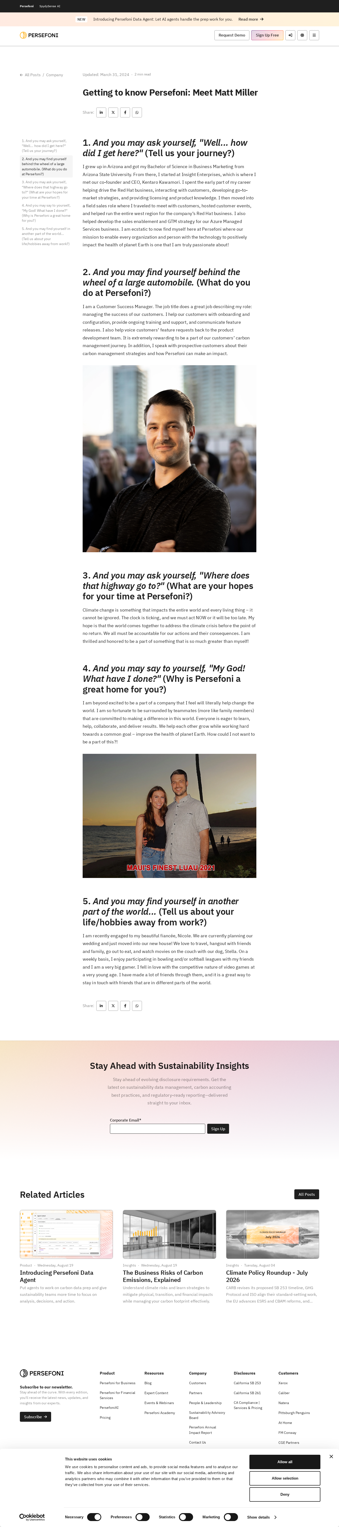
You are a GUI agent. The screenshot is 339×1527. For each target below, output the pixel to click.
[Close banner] (331, 1456)
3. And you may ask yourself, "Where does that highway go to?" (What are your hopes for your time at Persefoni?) (45, 189)
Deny (284, 1494)
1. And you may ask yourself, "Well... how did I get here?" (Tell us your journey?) (44, 146)
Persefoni (27, 6)
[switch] (143, 1517)
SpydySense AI (49, 6)
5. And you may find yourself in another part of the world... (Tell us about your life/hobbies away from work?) (46, 236)
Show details (258, 1517)
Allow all (284, 1462)
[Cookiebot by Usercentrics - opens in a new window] (32, 1517)
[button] (251, 19)
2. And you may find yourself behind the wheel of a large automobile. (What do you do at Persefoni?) (44, 166)
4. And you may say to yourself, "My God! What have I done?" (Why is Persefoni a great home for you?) (46, 213)
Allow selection (285, 1478)
